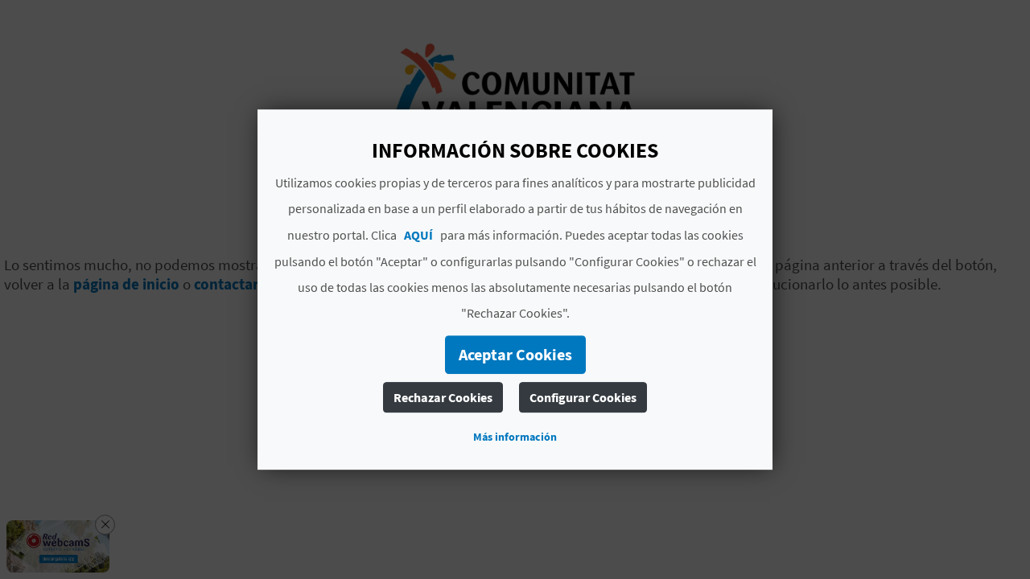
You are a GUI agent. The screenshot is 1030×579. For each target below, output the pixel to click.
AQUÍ (418, 235)
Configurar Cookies (583, 397)
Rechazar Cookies (442, 397)
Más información (515, 436)
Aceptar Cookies (515, 354)
